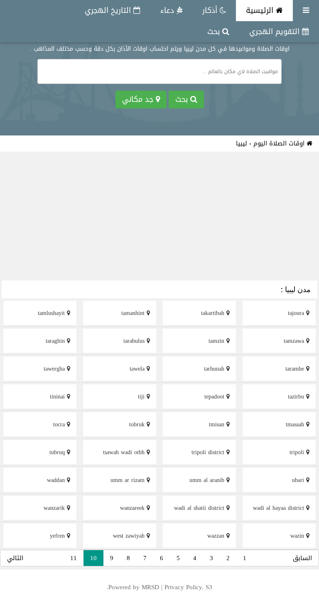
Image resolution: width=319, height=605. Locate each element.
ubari (299, 480)
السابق (302, 558)
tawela (138, 368)
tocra (60, 424)
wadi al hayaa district (279, 508)
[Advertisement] (159, 217)
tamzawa (295, 341)
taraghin (56, 341)
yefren (58, 535)
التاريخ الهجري (109, 10)
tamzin (217, 341)
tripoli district (208, 452)
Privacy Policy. (184, 587)
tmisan (217, 424)
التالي (15, 558)
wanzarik (55, 508)
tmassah (296, 424)
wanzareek (133, 508)
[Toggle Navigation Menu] (306, 10)
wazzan (216, 535)
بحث (214, 32)
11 (73, 558)
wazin (298, 535)
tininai (58, 396)
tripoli (298, 452)
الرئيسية (261, 10)
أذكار (211, 10)
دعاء (168, 10)
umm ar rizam (128, 480)
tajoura (297, 313)
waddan (57, 480)
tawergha (55, 368)
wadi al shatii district (200, 508)
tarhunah (215, 368)
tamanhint (134, 313)
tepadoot (215, 396)
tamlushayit (52, 313)
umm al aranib (207, 480)
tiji (142, 396)
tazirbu (297, 396)
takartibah (213, 313)
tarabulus (135, 341)
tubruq (58, 452)
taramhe (295, 368)
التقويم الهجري (275, 32)
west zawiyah (130, 535)
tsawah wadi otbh (125, 452)
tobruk (138, 424)
